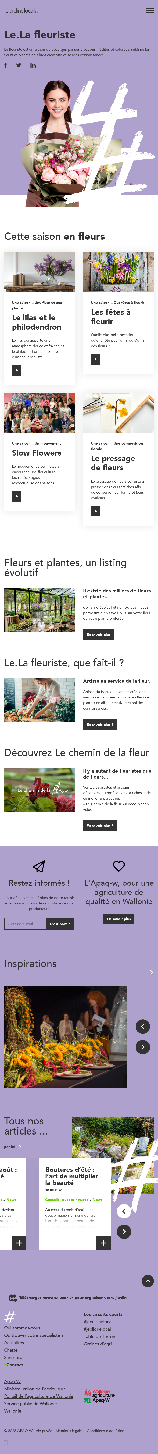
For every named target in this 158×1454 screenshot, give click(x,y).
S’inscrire (13, 1357)
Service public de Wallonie (30, 1403)
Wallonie (12, 1410)
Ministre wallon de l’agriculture (35, 1388)
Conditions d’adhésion (105, 1430)
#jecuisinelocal (98, 1321)
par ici (10, 1147)
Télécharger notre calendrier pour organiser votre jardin (72, 1297)
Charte (11, 1349)
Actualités (14, 1342)
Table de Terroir (99, 1336)
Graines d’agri (98, 1343)
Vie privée (44, 1430)
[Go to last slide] (143, 1026)
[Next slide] (143, 1047)
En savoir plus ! (100, 724)
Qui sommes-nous (22, 1327)
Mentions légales (70, 1430)
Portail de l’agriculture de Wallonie (38, 1396)
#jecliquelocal (97, 1329)
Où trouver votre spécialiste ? (34, 1335)
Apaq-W (12, 1381)
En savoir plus (98, 635)
